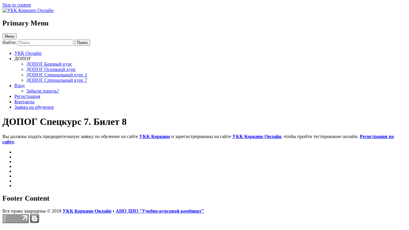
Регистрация (27, 96)
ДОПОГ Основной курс (51, 69)
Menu (9, 36)
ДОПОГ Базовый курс (49, 63)
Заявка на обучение (34, 107)
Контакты (24, 101)
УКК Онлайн (28, 53)
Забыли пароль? (42, 90)
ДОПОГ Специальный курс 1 (56, 74)
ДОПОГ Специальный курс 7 (56, 80)
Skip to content (16, 4)
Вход (19, 85)
